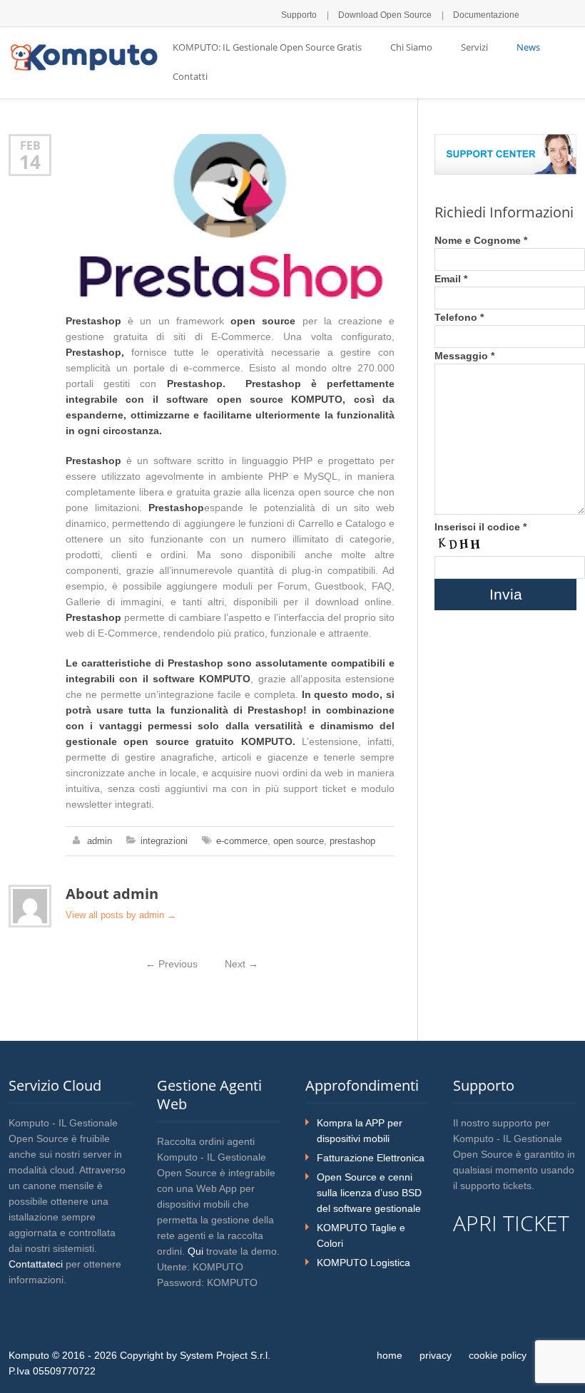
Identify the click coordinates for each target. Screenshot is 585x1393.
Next (241, 964)
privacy (435, 1355)
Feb (30, 145)
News (528, 47)
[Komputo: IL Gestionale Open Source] (83, 56)
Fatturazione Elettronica (370, 1157)
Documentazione (486, 15)
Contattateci (36, 1264)
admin (99, 841)
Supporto (299, 15)
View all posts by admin (121, 915)
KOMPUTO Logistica (363, 1262)
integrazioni (164, 841)
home (389, 1355)
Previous (172, 964)
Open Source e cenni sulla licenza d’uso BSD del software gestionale (369, 1192)
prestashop (352, 841)
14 (30, 162)
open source (298, 841)
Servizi (474, 47)
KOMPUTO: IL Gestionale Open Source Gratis (267, 47)
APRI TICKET (511, 1223)
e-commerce (242, 841)
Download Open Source (385, 15)
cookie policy (497, 1355)
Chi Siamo (411, 47)
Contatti (190, 76)
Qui (195, 1251)
